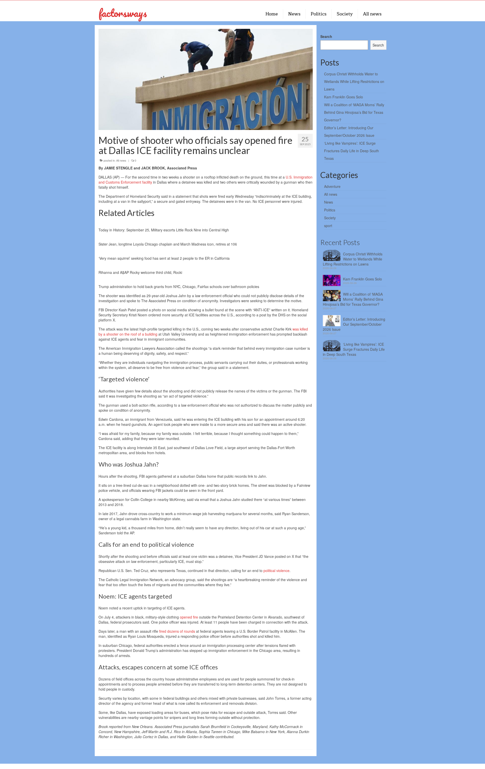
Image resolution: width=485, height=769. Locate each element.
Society (330, 217)
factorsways (123, 12)
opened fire (189, 617)
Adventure (332, 186)
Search (326, 36)
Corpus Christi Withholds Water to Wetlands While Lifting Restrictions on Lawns (354, 81)
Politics (329, 209)
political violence (276, 570)
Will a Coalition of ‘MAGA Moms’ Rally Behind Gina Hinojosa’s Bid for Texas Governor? (354, 112)
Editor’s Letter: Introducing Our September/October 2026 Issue (354, 324)
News (328, 202)
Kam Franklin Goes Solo (343, 96)
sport (328, 225)
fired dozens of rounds (177, 631)
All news (121, 160)
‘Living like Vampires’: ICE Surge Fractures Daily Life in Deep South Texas (351, 151)
